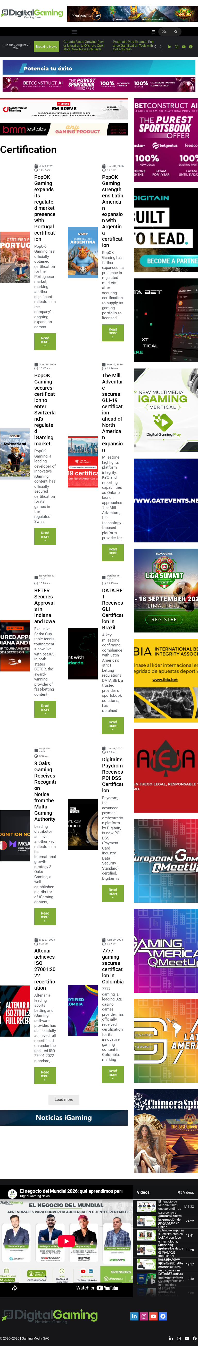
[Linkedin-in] (169, 47)
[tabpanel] (66, 1241)
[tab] (165, 1207)
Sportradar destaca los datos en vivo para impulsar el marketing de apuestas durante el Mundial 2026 (170, 1256)
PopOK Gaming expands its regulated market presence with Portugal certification (44, 208)
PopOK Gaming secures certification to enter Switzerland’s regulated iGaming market (45, 409)
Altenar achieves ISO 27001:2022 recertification (44, 969)
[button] (74, 32)
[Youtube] (183, 47)
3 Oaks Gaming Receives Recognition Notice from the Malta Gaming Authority (45, 791)
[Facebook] (191, 47)
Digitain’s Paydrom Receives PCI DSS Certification (112, 775)
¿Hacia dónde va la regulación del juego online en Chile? (170, 1221)
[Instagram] (176, 47)
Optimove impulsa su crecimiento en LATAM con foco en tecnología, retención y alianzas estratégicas (171, 1241)
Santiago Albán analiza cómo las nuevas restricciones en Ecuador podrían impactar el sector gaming (170, 1270)
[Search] (176, 31)
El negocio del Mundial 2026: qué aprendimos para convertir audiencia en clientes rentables (169, 1212)
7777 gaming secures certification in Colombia (113, 966)
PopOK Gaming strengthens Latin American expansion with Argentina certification (112, 211)
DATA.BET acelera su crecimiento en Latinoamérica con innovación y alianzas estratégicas (171, 1283)
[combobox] (164, 31)
